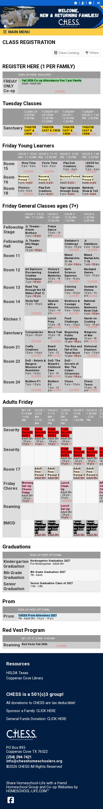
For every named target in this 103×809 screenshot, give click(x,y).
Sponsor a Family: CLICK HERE (31, 711)
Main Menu (18, 32)
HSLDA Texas (17, 673)
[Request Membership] (83, 3)
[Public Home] (76, 3)
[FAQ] (90, 3)
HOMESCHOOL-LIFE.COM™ (27, 791)
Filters (94, 53)
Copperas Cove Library (24, 678)
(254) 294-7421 (19, 757)
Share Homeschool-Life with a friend (36, 783)
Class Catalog (68, 53)
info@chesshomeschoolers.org (34, 761)
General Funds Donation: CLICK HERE (36, 719)
